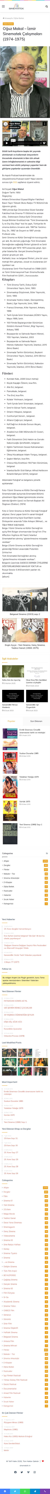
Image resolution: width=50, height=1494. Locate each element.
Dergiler (7, 865)
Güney (6, 1249)
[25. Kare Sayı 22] (40, 1071)
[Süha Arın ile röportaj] (13, 671)
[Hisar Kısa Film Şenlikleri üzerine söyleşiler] (37, 671)
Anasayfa (8, 18)
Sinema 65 (8, 1240)
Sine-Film (8, 1323)
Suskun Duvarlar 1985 (28, 753)
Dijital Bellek (19, 18)
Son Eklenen (36, 721)
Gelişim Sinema (10, 1266)
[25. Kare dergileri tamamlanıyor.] (40, 1053)
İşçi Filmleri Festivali (12, 1375)
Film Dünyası (9, 1293)
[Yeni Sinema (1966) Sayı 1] (10, 833)
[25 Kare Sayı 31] (9, 1053)
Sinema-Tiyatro (10, 1253)
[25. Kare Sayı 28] (40, 1062)
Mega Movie (9, 1214)
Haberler (7, 895)
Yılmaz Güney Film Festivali (15, 1380)
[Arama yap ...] (46, 7)
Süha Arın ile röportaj (11, 680)
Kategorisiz (8, 904)
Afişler (6, 861)
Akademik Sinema (11, 1301)
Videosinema (9, 1236)
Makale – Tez (9, 874)
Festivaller (8, 891)
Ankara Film (9, 1341)
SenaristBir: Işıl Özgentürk (32, 706)
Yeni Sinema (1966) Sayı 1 (30, 824)
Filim (5, 1196)
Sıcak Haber (9, 899)
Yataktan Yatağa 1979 (29, 777)
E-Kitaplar (8, 882)
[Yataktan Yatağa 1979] (10, 787)
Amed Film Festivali (12, 1393)
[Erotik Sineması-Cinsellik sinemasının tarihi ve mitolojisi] (10, 739)
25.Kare (7, 1209)
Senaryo (7, 1315)
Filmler (6, 869)
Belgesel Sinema (11, 1337)
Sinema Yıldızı (10, 1306)
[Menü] (3, 7)
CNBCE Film (9, 1310)
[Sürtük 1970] (10, 810)
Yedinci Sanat (10, 1218)
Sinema (7, 1258)
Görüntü (7, 1319)
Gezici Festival (10, 1384)
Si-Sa (6, 1297)
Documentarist (10, 1389)
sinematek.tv (25, 1465)
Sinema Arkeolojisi (11, 878)
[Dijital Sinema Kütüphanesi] (15, 6)
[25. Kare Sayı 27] (9, 1062)
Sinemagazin (9, 1227)
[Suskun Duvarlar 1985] (10, 763)
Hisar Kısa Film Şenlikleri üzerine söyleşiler (36, 681)
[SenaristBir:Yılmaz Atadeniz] (13, 696)
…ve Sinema (9, 1262)
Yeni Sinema (9, 1205)
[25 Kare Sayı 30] (25, 1053)
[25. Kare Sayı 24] (25, 1071)
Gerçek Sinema (10, 1284)
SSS (15, 182)
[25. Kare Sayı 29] (25, 1062)
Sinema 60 (8, 1288)
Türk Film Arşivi (10, 1271)
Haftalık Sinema (10, 1332)
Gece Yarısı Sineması (13, 1222)
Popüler (11, 721)
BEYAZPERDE (10, 1275)
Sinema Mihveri (10, 1345)
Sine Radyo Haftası (12, 1244)
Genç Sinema (9, 1231)
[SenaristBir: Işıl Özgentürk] (37, 696)
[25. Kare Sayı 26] (9, 1071)
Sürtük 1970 (24, 801)
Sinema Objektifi (11, 1328)
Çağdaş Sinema (10, 1280)
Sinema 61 (8, 1200)
